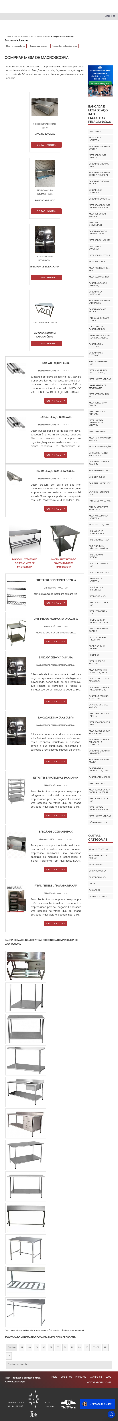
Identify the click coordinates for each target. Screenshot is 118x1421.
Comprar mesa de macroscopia (97, 386)
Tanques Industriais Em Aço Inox (99, 679)
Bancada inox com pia (99, 199)
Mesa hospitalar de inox (98, 799)
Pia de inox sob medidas (96, 556)
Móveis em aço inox (98, 822)
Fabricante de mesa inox (98, 362)
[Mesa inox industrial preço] (26, 997)
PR (51, 1347)
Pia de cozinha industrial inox (96, 532)
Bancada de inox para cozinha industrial (99, 173)
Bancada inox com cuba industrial (98, 232)
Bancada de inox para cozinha (99, 147)
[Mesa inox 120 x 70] (26, 1029)
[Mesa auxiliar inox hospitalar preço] (26, 1060)
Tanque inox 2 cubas (98, 572)
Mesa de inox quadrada (95, 247)
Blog (108, 1376)
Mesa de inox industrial (95, 138)
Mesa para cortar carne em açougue (98, 671)
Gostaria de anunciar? (99, 1382)
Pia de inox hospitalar (99, 539)
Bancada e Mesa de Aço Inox (98, 856)
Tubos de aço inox (97, 877)
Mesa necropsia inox (99, 277)
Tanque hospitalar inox (98, 564)
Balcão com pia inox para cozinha (98, 454)
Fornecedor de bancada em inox (97, 327)
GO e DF (96, 1347)
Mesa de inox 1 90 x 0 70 (99, 240)
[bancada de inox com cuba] (16, 671)
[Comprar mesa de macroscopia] (25, 540)
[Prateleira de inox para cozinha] (16, 594)
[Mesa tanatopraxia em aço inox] (26, 1312)
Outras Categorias (97, 838)
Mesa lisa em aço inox (99, 524)
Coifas (92, 883)
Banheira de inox (97, 477)
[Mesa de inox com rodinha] (26, 1249)
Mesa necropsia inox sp (99, 395)
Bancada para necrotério (38, 46)
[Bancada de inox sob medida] (26, 1281)
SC (58, 1347)
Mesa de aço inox (97, 783)
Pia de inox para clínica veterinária (98, 547)
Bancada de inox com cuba (99, 165)
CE (87, 1347)
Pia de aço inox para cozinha (98, 629)
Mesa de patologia (98, 431)
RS (65, 1347)
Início (54, 1376)
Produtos (80, 1376)
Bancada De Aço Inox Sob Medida (99, 697)
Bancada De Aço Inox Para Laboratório (99, 688)
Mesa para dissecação (100, 446)
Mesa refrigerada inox (98, 612)
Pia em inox (94, 655)
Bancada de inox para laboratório (99, 752)
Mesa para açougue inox (98, 603)
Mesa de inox (95, 131)
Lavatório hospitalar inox (99, 493)
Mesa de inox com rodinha (97, 215)
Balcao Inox (94, 890)
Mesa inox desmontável (95, 223)
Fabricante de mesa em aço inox (98, 508)
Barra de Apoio (96, 864)
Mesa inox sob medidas (100, 379)
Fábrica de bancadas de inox (99, 319)
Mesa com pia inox (97, 596)
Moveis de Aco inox (98, 896)
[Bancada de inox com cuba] (26, 1218)
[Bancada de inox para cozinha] (26, 1155)
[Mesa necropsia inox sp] (26, 1092)
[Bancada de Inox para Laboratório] (26, 1123)
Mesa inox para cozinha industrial (98, 808)
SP (44, 1347)
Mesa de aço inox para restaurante (99, 732)
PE (72, 1347)
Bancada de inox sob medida (99, 182)
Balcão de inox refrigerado (96, 588)
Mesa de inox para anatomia (97, 412)
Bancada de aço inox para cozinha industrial (99, 742)
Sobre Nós (66, 1376)
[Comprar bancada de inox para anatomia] (26, 966)
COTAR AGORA (46, 145)
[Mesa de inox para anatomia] (26, 1186)
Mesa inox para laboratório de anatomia (96, 422)
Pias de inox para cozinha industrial (98, 621)
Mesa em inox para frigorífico (97, 638)
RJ (22, 1347)
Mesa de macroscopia (99, 255)
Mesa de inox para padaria (97, 156)
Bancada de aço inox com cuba (99, 462)
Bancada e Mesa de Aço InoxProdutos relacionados (99, 114)
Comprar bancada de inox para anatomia (99, 336)
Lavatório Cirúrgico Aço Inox (98, 706)
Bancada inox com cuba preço (98, 284)
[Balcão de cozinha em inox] (16, 845)
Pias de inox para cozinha (97, 647)
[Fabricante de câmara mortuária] (16, 899)
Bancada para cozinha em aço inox (99, 769)
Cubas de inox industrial (95, 579)
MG (29, 1347)
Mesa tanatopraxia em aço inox (100, 439)
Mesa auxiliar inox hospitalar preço (64, 46)
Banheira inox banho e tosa (99, 484)
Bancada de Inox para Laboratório (99, 301)
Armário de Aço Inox (98, 849)
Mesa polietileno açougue (97, 662)
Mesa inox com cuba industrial (98, 517)
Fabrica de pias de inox (99, 501)
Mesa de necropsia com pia (98, 404)
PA (9, 1356)
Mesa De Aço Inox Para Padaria (99, 714)
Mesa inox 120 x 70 (97, 261)
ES (36, 1347)
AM (105, 1347)
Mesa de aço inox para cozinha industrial (99, 206)
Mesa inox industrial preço (15, 46)
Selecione (12, 1347)
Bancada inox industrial (95, 191)
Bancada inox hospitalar (95, 293)
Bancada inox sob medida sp (97, 310)
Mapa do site (96, 1376)
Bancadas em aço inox (99, 470)
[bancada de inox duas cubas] (16, 731)
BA (79, 1347)
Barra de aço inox (97, 871)
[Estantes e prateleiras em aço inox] (16, 791)
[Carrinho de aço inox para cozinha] (16, 632)
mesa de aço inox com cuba (99, 723)
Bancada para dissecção (96, 354)
